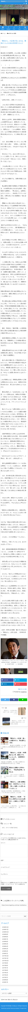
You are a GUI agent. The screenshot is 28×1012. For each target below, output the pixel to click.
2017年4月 (5, 975)
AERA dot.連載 (12, 33)
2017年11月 (5, 958)
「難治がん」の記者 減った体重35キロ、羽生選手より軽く (17, 740)
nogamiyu (24, 692)
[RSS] (24, 3)
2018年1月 (5, 953)
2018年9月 (5, 934)
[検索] (26, 1)
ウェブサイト (4, 874)
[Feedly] (26, 3)
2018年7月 (5, 939)
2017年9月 (5, 963)
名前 (2, 860)
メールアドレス (5, 867)
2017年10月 (5, 960)
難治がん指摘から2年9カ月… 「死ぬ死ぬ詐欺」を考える (17, 770)
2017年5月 (5, 972)
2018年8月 (5, 936)
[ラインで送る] (23, 699)
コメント (3, 842)
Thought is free (23, 1008)
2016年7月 (5, 982)
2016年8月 (5, 980)
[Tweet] (5, 699)
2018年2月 (5, 951)
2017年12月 (5, 956)
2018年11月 (5, 929)
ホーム (3, 33)
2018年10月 (5, 932)
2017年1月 (5, 977)
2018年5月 (5, 944)
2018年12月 (5, 927)
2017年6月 (5, 970)
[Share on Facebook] (14, 699)
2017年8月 (5, 965)
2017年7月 (5, 968)
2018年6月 (5, 941)
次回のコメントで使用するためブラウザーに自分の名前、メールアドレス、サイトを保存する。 (14, 883)
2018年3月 (5, 948)
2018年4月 (5, 946)
